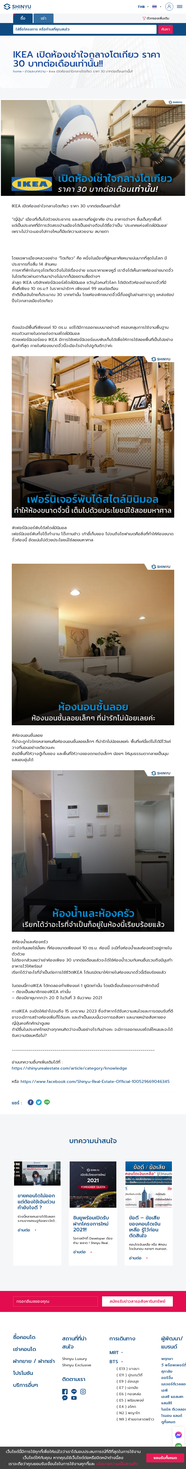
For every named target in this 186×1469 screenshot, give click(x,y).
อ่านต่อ (25, 1230)
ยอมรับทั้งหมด (165, 1458)
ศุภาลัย (166, 1371)
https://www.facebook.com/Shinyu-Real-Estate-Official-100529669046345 (95, 1081)
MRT (114, 1352)
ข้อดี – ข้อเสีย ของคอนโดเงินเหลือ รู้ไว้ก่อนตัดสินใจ (144, 1227)
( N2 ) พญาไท (128, 1413)
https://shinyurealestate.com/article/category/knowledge (69, 1068)
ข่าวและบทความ (35, 71)
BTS (114, 1361)
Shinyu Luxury (74, 1359)
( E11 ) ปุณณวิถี (129, 1375)
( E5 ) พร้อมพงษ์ (130, 1400)
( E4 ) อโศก (126, 1407)
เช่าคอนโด (24, 1349)
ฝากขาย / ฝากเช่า (34, 1361)
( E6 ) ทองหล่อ (129, 1394)
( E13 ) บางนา (128, 1369)
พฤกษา (167, 1359)
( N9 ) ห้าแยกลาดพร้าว (135, 1419)
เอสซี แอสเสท (172, 1397)
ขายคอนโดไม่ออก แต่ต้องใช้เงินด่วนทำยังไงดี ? (36, 1202)
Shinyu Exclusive (76, 1365)
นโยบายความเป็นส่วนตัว (117, 1464)
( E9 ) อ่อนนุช (128, 1381)
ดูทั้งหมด (168, 1422)
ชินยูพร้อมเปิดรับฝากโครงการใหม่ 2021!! (91, 1224)
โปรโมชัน (23, 1373)
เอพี (164, 1390)
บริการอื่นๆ (25, 1385)
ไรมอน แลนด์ (171, 1416)
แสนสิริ (166, 1403)
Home (17, 71)
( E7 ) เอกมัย (127, 1388)
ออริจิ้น (167, 1378)
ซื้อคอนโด (24, 1337)
